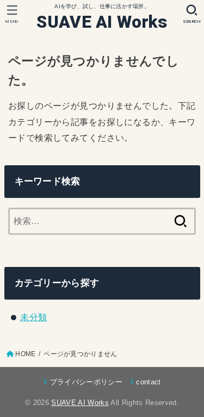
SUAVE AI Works (101, 22)
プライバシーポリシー (86, 382)
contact (148, 382)
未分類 (33, 317)
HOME (25, 354)
